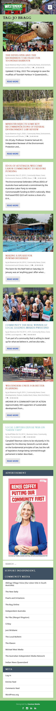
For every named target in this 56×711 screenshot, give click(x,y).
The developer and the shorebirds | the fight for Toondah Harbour (22, 58)
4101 (29, 332)
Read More (12, 81)
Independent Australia (15, 611)
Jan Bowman (12, 65)
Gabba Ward (27, 395)
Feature (18, 178)
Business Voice (32, 434)
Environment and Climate (14, 67)
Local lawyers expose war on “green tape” (25, 429)
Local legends (16, 334)
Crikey (8, 624)
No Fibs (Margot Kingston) (17, 617)
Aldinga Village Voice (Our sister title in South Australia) (25, 584)
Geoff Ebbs (11, 434)
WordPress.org (12, 694)
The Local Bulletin (13, 636)
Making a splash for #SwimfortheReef (18, 257)
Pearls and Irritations (14, 598)
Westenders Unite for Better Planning (24, 387)
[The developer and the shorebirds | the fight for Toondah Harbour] (28, 36)
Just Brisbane (11, 630)
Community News (33, 65)
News (30, 178)
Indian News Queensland (16, 662)
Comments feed (12, 688)
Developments (10, 395)
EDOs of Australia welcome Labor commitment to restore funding (25, 168)
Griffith (27, 67)
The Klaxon (10, 643)
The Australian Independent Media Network (25, 656)
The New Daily (11, 591)
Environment (45, 65)
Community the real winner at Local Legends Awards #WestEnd (27, 326)
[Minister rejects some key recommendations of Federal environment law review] (28, 105)
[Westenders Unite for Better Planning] (28, 369)
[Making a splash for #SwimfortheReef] (28, 233)
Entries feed (10, 682)
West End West (43, 395)
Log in (8, 675)
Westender (11, 175)
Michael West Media (14, 649)
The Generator (15, 437)
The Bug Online (12, 604)
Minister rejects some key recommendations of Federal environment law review (25, 127)
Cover (43, 175)
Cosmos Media (34, 704)
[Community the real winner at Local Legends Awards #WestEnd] (28, 304)
